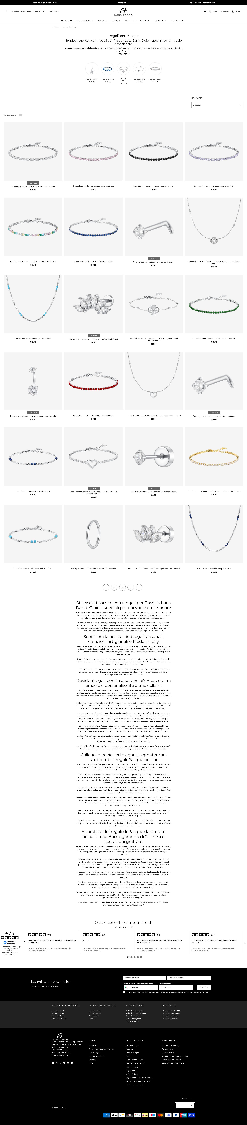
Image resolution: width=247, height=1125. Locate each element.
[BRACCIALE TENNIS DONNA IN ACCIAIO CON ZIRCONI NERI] (154, 151)
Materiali (129, 1049)
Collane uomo (95, 1010)
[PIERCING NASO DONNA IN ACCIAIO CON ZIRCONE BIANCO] (154, 227)
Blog (91, 1063)
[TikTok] (61, 1063)
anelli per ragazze (158, 623)
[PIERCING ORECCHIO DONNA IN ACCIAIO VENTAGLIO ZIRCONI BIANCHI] (93, 304)
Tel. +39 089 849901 (60, 1047)
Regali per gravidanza (171, 1013)
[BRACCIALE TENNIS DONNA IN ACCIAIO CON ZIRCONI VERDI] (214, 304)
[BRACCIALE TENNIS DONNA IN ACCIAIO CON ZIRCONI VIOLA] (214, 151)
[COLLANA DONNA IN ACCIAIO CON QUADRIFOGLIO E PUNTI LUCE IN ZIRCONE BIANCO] (214, 227)
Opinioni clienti (131, 1074)
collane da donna (142, 623)
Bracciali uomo (95, 1013)
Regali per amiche (169, 1016)
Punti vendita (40, 12)
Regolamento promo (134, 1060)
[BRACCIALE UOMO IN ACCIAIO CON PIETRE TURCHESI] (33, 534)
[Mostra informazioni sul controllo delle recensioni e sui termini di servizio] (20, 947)
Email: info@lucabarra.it (62, 1052)
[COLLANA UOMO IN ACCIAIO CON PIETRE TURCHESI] (33, 304)
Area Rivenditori (132, 1045)
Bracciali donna (58, 1016)
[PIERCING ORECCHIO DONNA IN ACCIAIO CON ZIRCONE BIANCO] (154, 456)
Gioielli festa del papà (134, 1010)
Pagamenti (130, 1070)
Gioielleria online (58, 27)
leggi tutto (34, 943)
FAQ (127, 1056)
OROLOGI (145, 21)
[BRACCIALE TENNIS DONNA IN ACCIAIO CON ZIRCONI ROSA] (93, 151)
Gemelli (92, 1018)
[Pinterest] (64, 1063)
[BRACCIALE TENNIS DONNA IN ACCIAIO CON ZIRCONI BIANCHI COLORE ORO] (214, 456)
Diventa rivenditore (97, 1056)
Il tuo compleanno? (165, 983)
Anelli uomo (94, 1016)
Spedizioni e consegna (135, 1063)
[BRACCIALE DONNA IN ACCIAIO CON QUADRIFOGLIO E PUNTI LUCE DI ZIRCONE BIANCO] (154, 304)
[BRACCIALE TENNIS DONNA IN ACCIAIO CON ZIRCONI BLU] (93, 227)
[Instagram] (57, 1063)
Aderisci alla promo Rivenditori (138, 1081)
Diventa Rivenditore (21, 12)
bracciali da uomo (127, 623)
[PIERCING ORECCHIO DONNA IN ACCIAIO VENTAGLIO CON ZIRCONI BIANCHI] (154, 534)
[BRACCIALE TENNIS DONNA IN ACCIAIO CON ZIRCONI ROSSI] (93, 381)
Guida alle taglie (132, 1053)
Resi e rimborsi (131, 1067)
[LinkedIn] (72, 1063)
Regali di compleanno (171, 1010)
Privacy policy (168, 1049)
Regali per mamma (170, 1018)
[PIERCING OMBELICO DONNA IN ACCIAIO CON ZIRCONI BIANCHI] (33, 381)
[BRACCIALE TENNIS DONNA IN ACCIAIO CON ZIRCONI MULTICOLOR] (33, 227)
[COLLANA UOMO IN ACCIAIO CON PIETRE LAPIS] (214, 534)
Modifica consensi (188, 1099)
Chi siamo (54, 12)
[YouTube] (68, 1063)
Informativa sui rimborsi (171, 1060)
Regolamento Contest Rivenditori (139, 1078)
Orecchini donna (59, 1018)
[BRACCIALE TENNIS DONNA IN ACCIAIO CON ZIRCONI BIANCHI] (33, 151)
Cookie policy (168, 1053)
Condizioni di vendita (171, 1045)
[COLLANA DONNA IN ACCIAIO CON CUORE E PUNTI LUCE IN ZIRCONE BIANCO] (154, 381)
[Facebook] (53, 1063)
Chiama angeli (58, 1010)
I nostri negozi (94, 1053)
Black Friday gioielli (133, 1018)
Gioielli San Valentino (134, 1016)
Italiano (184, 1106)
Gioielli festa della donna (135, 1013)
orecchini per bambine (92, 625)
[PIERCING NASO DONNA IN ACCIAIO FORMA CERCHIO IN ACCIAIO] (93, 534)
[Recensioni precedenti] (24, 942)
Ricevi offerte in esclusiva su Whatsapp (138, 983)
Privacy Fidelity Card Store (173, 1063)
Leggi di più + (124, 53)
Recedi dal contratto (134, 1085)
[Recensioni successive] (245, 942)
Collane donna (58, 1013)
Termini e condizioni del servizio (175, 1056)
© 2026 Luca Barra (59, 1108)
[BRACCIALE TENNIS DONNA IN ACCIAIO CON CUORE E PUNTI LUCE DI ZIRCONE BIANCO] (93, 456)
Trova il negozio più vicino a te (101, 1049)
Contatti (92, 1060)
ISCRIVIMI (204, 987)
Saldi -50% (160, 21)
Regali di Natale (132, 1021)
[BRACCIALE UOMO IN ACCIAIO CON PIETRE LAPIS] (33, 456)
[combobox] (127, 987)
